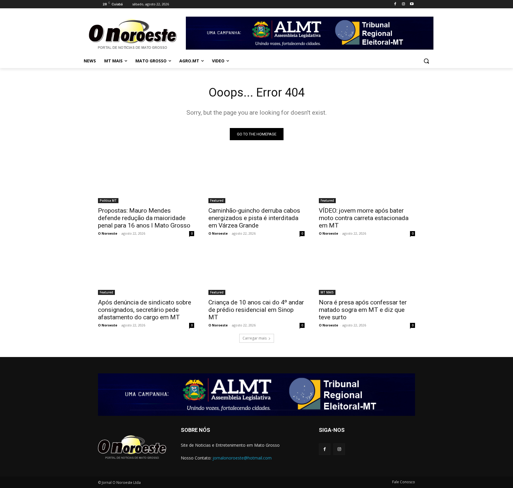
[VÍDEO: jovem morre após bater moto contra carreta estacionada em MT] (367, 179)
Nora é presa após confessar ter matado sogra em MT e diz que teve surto (363, 310)
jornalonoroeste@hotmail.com (242, 458)
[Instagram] (403, 4)
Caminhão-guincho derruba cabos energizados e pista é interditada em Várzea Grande (254, 218)
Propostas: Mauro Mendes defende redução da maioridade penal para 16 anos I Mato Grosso (144, 218)
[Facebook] (395, 4)
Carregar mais (255, 338)
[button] (426, 61)
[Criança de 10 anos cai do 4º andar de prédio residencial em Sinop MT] (256, 271)
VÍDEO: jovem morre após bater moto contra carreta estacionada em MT (363, 218)
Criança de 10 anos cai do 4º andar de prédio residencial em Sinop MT (256, 310)
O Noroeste (107, 233)
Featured (217, 200)
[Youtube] (411, 4)
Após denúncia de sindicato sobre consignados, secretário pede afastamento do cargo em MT (144, 310)
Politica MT (108, 200)
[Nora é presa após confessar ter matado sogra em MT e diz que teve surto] (367, 271)
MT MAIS (327, 292)
